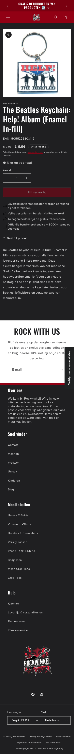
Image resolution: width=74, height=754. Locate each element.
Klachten (14, 603)
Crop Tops (15, 577)
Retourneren (16, 621)
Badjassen (15, 560)
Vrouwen (14, 462)
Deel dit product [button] (18, 238)
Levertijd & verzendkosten (25, 612)
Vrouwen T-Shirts (19, 524)
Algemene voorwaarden (29, 742)
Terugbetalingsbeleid (41, 736)
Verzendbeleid (53, 742)
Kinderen (14, 480)
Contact (13, 444)
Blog (11, 489)
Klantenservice (18, 630)
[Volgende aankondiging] (66, 5)
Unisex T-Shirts (18, 515)
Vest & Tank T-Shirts (21, 550)
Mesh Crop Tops (19, 568)
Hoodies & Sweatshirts (23, 533)
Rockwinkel (19, 736)
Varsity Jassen (17, 542)
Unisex (12, 471)
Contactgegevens (24, 748)
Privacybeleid (63, 736)
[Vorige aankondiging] (7, 5)
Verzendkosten (35, 152)
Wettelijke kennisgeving (50, 748)
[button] (8, 17)
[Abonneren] (61, 369)
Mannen (13, 453)
